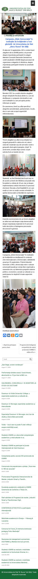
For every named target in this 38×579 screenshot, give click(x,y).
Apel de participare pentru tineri (9, 346)
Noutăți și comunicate (15, 35)
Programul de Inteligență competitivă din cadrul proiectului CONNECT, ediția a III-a (28, 348)
